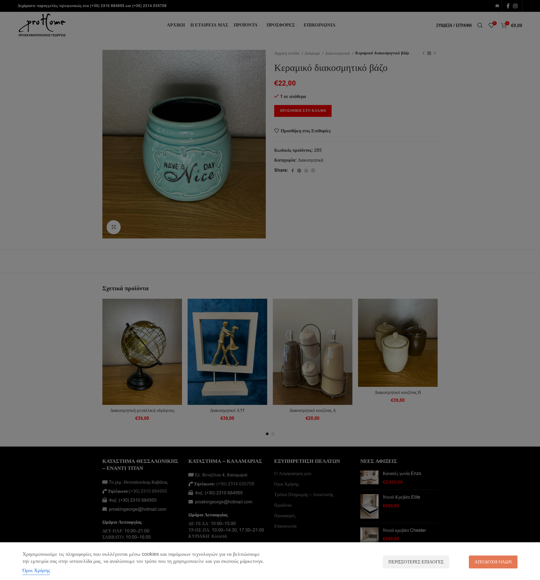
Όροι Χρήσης (36, 570)
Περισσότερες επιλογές (416, 562)
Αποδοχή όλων (493, 562)
